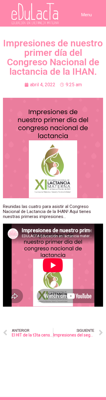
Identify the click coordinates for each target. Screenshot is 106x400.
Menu (86, 14)
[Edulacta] (23, 13)
